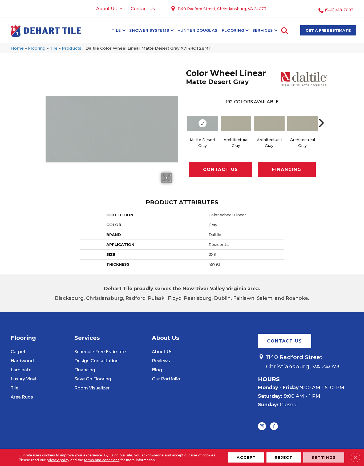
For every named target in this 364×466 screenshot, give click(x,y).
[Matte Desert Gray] (202, 123)
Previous (183, 115)
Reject (284, 457)
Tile (116, 30)
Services (262, 30)
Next (321, 115)
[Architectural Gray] (236, 123)
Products (71, 48)
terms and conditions (101, 460)
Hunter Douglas (197, 30)
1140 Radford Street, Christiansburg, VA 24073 (222, 8)
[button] (124, 30)
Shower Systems (149, 30)
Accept (246, 457)
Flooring (233, 30)
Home (17, 48)
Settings (324, 457)
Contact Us (220, 169)
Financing (286, 169)
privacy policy (58, 460)
